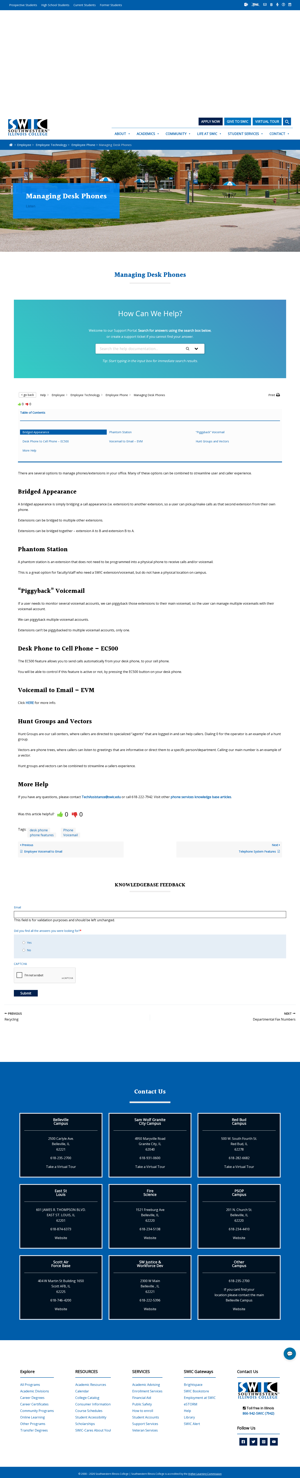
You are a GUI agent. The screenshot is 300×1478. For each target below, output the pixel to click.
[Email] (265, 4)
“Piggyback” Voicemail (210, 432)
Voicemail (70, 835)
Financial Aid (141, 1397)
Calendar (82, 1391)
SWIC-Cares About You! (93, 1430)
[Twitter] (253, 1442)
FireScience (150, 1192)
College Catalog (87, 1397)
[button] (287, 121)
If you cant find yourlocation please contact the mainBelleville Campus (239, 1294)
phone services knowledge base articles (201, 797)
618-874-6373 (60, 1229)
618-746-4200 (60, 1300)
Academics (146, 133)
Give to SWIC (237, 121)
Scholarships (85, 1424)
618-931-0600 (150, 1158)
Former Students (111, 5)
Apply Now (210, 121)
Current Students (84, 5)
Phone (68, 830)
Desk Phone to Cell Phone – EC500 (45, 441)
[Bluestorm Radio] (277, 4)
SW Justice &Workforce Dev (150, 1263)
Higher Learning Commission (205, 1474)
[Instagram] (264, 1442)
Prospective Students (23, 5)
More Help (29, 450)
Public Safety (142, 1404)
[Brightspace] (271, 4)
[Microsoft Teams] (246, 4)
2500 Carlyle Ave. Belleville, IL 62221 (61, 1144)
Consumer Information (93, 1404)
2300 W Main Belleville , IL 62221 (150, 1286)
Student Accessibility (90, 1417)
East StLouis (61, 1192)
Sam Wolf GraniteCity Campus (150, 1121)
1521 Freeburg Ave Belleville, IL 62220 (150, 1215)
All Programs (30, 1384)
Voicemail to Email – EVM (126, 441)
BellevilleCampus (61, 1121)
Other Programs (32, 1424)
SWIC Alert (192, 1424)
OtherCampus (239, 1263)
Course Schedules (88, 1410)
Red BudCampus (239, 1121)
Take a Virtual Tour (61, 1166)
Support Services (145, 1424)
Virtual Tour (267, 121)
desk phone (39, 830)
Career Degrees (32, 1397)
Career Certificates (34, 1404)
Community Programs (37, 1410)
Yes (29, 942)
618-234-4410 (239, 1229)
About (120, 133)
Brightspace (193, 1384)
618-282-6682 (239, 1158)
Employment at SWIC (200, 1397)
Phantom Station (120, 432)
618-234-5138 (150, 1229)
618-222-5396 (150, 1300)
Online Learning (32, 1417)
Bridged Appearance (35, 432)
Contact (277, 133)
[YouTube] (274, 1442)
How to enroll (142, 1410)
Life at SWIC (207, 133)
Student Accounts (145, 1417)
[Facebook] (243, 1442)
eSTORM (190, 1404)
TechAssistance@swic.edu (101, 797)
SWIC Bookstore (196, 1391)
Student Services (243, 133)
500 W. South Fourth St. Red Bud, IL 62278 (239, 1144)
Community (176, 133)
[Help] (283, 4)
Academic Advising (146, 1384)
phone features (42, 835)
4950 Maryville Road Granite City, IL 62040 (150, 1144)
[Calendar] (290, 4)
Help (187, 1410)
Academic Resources (90, 1384)
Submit (25, 993)
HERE (30, 702)
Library (189, 1417)
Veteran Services (145, 1430)
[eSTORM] (256, 4)
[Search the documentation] (189, 348)
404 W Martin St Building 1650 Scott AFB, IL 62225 (61, 1286)
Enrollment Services (147, 1391)
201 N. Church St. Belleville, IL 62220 (239, 1215)
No (29, 950)
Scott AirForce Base (60, 1263)
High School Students (55, 5)
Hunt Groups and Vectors (212, 441)
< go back (27, 395)
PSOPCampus (239, 1192)
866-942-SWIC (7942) (258, 1413)
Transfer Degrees (34, 1430)
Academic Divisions (34, 1391)
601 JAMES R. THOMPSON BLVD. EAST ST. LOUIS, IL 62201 (61, 1215)
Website (61, 1238)
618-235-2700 (60, 1158)
